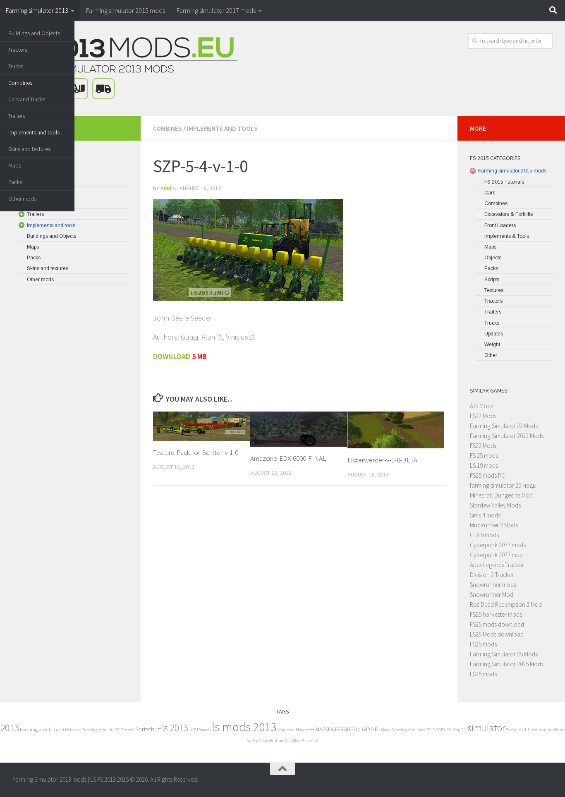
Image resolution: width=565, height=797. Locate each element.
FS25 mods (483, 644)
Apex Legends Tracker (497, 565)
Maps (14, 165)
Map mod (286, 729)
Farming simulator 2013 (37, 10)
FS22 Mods (483, 416)
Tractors (17, 49)
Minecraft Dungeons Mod (501, 495)
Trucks (15, 66)
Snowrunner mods (493, 585)
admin (168, 188)
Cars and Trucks (26, 99)
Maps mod (305, 729)
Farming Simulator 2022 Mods (506, 436)
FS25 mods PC (487, 475)
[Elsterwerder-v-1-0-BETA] (395, 430)
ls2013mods (200, 729)
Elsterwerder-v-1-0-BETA (382, 459)
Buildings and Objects (34, 33)
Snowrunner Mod (491, 594)
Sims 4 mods (485, 515)
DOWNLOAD (171, 356)
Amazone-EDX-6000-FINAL (288, 458)
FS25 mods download (497, 624)
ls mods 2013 (244, 727)
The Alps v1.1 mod (522, 729)
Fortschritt (148, 729)
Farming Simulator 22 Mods (504, 426)
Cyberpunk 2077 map (496, 555)
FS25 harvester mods (496, 614)
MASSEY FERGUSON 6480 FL (348, 729)
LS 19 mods (484, 465)
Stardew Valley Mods (495, 505)
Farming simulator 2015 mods (125, 10)
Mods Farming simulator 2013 (407, 729)
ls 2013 (175, 728)
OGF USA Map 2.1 (451, 729)
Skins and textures (29, 149)
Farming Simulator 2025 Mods (506, 664)
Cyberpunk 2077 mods (498, 545)
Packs (15, 182)
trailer (545, 729)
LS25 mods (483, 674)
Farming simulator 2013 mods (50, 729)
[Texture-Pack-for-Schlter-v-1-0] (201, 426)
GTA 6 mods (484, 535)
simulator (486, 728)
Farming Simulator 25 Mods (504, 654)
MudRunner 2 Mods (494, 525)
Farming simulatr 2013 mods (108, 729)
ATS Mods (481, 406)
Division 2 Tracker (492, 575)
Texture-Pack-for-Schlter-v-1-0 (195, 452)
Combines (20, 82)
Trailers (16, 116)
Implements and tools (34, 132)
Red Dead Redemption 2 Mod (506, 604)
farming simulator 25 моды (503, 485)
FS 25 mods (484, 456)
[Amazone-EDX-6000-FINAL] (298, 429)
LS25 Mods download (497, 634)
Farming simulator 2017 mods (216, 10)
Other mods (22, 198)
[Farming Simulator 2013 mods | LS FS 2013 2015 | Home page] (124, 68)
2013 (9, 728)
